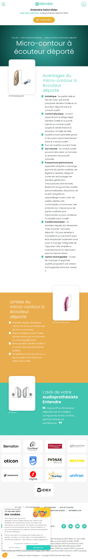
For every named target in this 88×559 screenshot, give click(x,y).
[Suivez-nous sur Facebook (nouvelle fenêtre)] (63, 526)
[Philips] (33, 461)
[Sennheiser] (11, 476)
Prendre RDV (45, 20)
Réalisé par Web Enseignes (28, 555)
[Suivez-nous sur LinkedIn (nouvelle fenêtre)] (70, 526)
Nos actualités (66, 507)
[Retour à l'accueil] (44, 4)
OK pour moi (38, 547)
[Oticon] (11, 461)
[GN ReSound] (55, 447)
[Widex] (44, 491)
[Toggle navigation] (3, 4)
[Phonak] (55, 461)
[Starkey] (55, 476)
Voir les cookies (14, 547)
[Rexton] (77, 461)
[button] (5, 555)
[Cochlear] (33, 447)
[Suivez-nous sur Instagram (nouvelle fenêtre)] (84, 526)
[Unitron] (77, 476)
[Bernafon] (11, 447)
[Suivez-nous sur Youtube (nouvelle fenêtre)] (77, 526)
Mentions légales (57, 511)
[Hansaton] (77, 447)
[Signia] (33, 476)
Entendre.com (75, 511)
